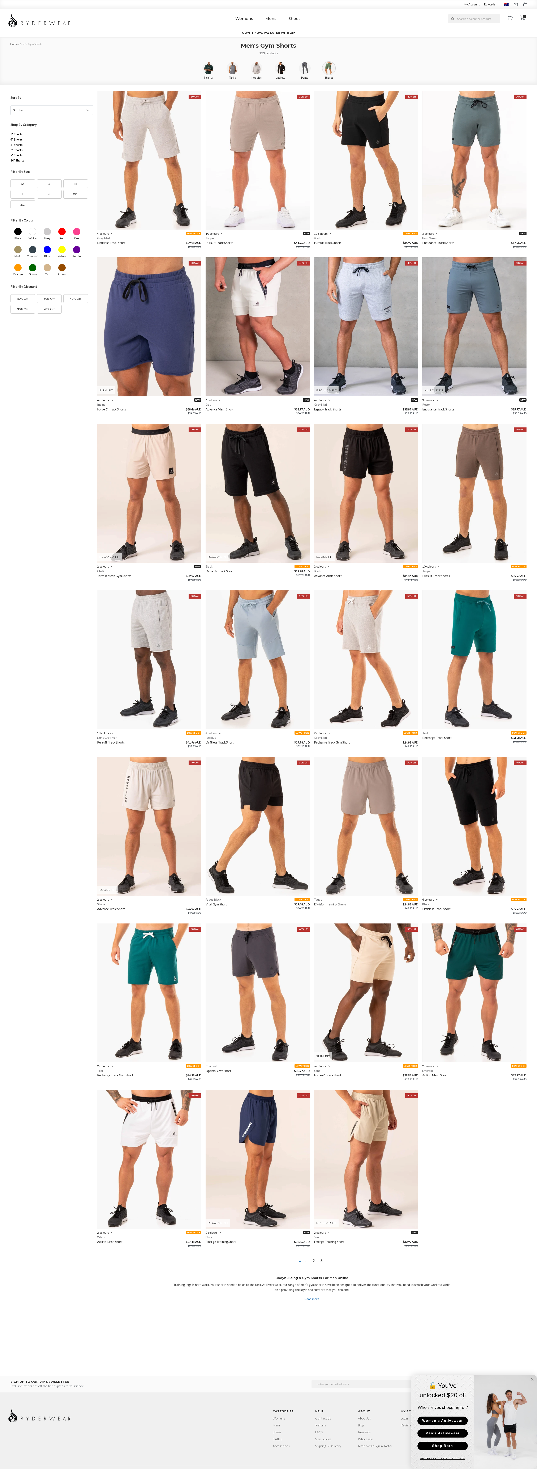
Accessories (281, 1446)
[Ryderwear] (39, 19)
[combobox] (474, 18)
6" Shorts (16, 150)
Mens (270, 18)
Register (407, 1425)
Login (404, 1418)
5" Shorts (16, 144)
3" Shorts (16, 134)
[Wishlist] (510, 19)
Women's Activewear (442, 1420)
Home (14, 44)
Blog (361, 1425)
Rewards (489, 4)
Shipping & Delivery (328, 1446)
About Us (364, 1418)
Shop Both (442, 1446)
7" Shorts (16, 155)
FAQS (319, 1432)
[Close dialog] (532, 1379)
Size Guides (323, 1439)
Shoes (294, 18)
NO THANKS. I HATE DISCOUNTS (442, 1458)
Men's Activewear (442, 1433)
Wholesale (365, 1439)
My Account (472, 4)
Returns (321, 1425)
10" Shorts (17, 160)
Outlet (277, 1439)
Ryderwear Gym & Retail (375, 1446)
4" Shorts (16, 139)
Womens (244, 18)
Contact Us (323, 1418)
